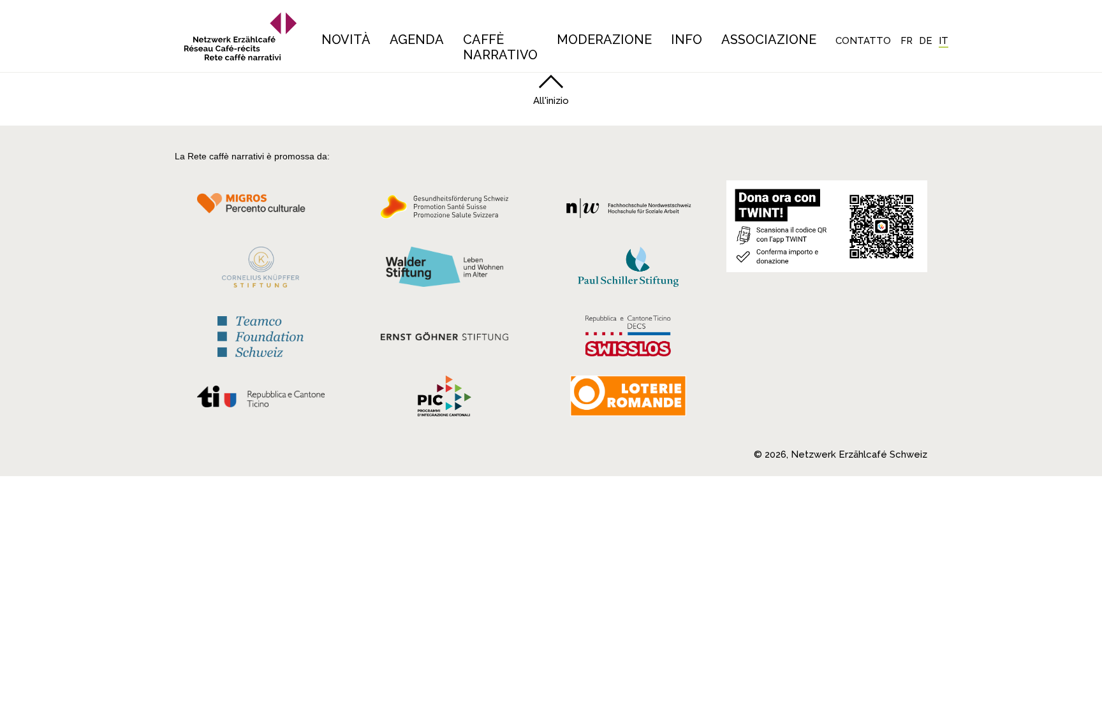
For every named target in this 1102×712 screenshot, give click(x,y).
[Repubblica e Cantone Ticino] (260, 400)
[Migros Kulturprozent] (260, 210)
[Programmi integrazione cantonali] (444, 399)
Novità (346, 39)
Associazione (768, 39)
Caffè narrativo (500, 47)
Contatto (863, 41)
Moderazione (604, 39)
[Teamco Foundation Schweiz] (260, 335)
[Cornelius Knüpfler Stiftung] (260, 270)
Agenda (417, 39)
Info (686, 39)
